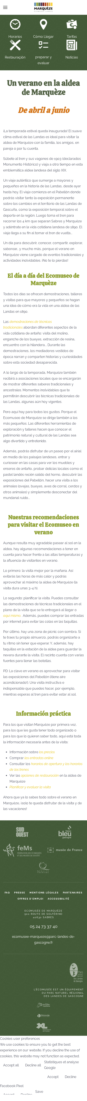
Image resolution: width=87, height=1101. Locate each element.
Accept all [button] (11, 1065)
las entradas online (38, 758)
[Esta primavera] (72, 45)
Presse (19, 892)
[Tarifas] (72, 24)
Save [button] (39, 1092)
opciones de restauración (40, 775)
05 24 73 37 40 (43, 926)
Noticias (71, 57)
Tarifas (72, 37)
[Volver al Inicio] (43, 7)
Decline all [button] (33, 1065)
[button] (5, 7)
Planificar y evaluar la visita (30, 787)
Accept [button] (52, 1077)
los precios (47, 752)
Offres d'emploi (31, 898)
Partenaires (73, 892)
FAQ (7, 892)
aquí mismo (11, 616)
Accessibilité (58, 898)
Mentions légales (44, 892)
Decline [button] (70, 1077)
